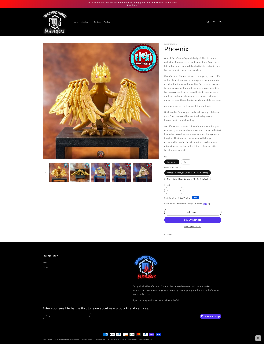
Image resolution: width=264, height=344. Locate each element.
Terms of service (113, 339)
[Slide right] (156, 172)
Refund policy (87, 339)
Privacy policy (100, 339)
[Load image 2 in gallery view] (80, 172)
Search (46, 262)
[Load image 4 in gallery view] (121, 172)
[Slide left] (46, 172)
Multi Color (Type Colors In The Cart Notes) (187, 179)
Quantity (167, 185)
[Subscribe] (89, 316)
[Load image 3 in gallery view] (100, 172)
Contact (46, 267)
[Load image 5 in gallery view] (142, 172)
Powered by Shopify (72, 339)
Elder (186, 162)
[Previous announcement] (79, 4)
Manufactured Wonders (56, 339)
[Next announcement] (185, 4)
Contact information (129, 339)
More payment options (192, 226)
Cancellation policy (146, 339)
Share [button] (170, 234)
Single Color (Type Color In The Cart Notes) (187, 172)
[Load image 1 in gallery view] (59, 172)
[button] (86, 22)
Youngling (172, 162)
